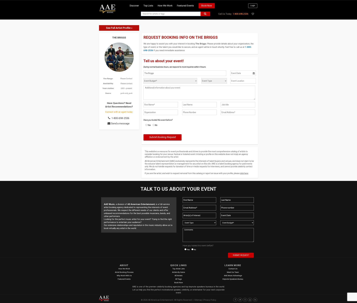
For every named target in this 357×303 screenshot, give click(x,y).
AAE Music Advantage (233, 276)
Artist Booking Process (124, 272)
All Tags (178, 279)
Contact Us (232, 269)
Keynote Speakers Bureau (233, 279)
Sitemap (198, 300)
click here (244, 173)
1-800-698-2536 (120, 118)
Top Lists (148, 5)
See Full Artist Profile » (119, 27)
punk (130, 93)
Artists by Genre (178, 272)
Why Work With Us (124, 276)
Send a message (120, 123)
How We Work (124, 269)
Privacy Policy (210, 300)
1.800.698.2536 (240, 14)
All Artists (178, 276)
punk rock (124, 93)
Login (252, 5)
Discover (134, 5)
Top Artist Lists (179, 269)
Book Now (206, 5)
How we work (165, 5)
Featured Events (185, 5)
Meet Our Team (233, 272)
